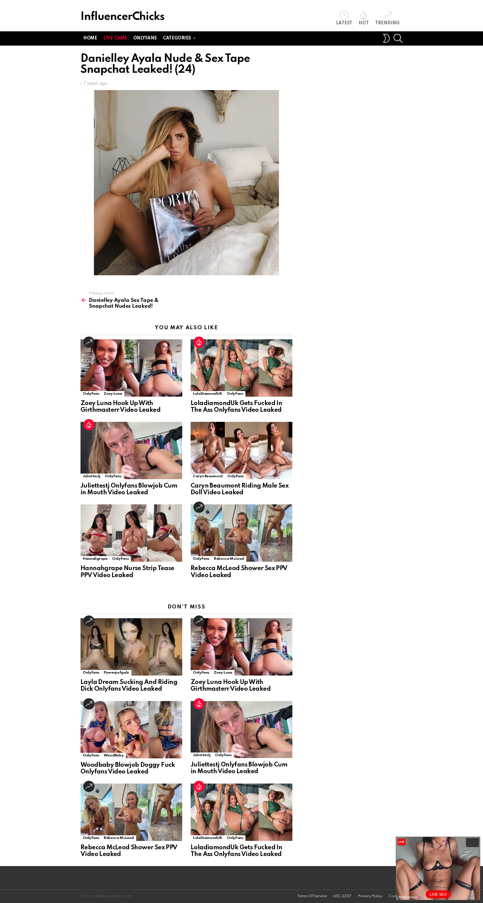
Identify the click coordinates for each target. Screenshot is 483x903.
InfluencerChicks (122, 16)
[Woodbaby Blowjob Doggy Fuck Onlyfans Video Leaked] (131, 729)
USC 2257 (342, 896)
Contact (395, 896)
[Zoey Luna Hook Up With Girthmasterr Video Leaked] (131, 368)
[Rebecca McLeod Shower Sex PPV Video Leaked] (241, 533)
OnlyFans (91, 394)
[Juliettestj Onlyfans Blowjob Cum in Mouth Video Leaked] (131, 450)
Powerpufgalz (116, 672)
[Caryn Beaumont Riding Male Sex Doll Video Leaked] (241, 450)
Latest (344, 23)
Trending (387, 23)
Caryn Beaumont (208, 476)
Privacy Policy (370, 896)
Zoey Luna (113, 394)
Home (90, 38)
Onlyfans (145, 38)
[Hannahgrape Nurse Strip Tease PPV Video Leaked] (131, 533)
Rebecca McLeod (229, 559)
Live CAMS (115, 38)
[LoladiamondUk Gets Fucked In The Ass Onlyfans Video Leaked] (241, 368)
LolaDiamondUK (207, 394)
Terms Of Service (312, 896)
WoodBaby (114, 755)
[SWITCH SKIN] (386, 38)
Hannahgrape (95, 559)
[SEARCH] (398, 38)
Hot (364, 23)
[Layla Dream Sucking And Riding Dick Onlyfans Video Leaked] (131, 647)
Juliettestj (91, 476)
